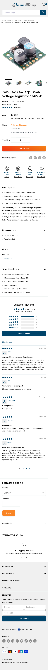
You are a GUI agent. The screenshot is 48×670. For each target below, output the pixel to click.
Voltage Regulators (28, 20)
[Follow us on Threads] (35, 641)
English (29, 629)
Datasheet (8, 259)
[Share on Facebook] (30, 157)
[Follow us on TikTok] (26, 641)
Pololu (5, 102)
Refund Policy (7, 523)
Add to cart (24, 148)
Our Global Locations (9, 629)
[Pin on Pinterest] (35, 157)
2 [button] (23, 468)
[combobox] (21, 12)
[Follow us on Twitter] (8, 641)
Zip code (5, 499)
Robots (9, 20)
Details (7, 177)
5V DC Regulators (6, 22)
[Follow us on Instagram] (12, 641)
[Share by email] (44, 157)
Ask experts (29, 177)
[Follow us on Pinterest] (17, 641)
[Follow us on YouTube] (21, 641)
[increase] (27, 139)
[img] (7, 349)
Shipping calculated (28, 118)
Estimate (9, 513)
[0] (43, 5)
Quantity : (6, 140)
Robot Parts (17, 20)
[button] (46, 83)
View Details (18, 177)
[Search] (43, 12)
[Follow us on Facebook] (4, 641)
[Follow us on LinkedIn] (30, 641)
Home (3, 20)
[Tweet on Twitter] (39, 157)
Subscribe (24, 619)
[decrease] (13, 139)
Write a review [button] (24, 334)
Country (5, 488)
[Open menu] (3, 5)
